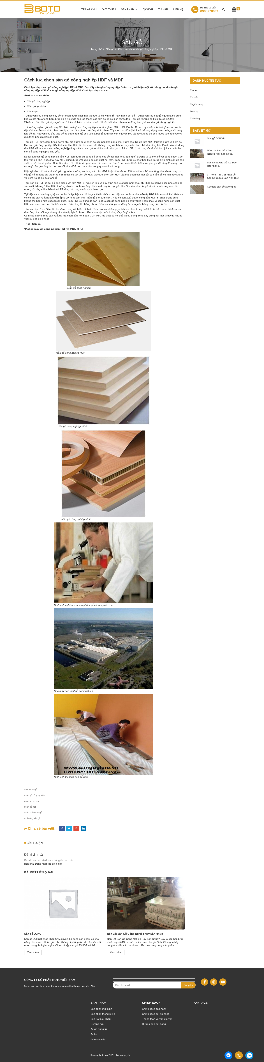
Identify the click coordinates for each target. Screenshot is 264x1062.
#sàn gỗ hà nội (31, 801)
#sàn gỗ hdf (30, 807)
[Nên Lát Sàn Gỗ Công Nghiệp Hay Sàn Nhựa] (145, 903)
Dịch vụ (148, 9)
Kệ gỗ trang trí (99, 1028)
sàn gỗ (40, 156)
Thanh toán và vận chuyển (157, 1018)
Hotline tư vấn (208, 7)
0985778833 (209, 9)
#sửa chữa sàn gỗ (33, 812)
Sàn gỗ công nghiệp (38, 101)
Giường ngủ (97, 1023)
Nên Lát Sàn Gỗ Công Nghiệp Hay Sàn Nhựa (135, 933)
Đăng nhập (41, 863)
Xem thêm (33, 952)
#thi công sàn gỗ (32, 818)
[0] (234, 10)
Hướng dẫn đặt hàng (154, 1023)
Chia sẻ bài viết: (41, 828)
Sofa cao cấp (98, 1039)
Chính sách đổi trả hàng (155, 1013)
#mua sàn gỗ (30, 789)
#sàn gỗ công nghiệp (34, 795)
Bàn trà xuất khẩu (101, 1018)
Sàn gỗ (36, 223)
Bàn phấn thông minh (103, 1013)
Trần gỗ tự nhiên (36, 106)
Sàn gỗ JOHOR (33, 933)
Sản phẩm (127, 9)
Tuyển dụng (196, 104)
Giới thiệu (109, 9)
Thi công (195, 118)
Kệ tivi (94, 1034)
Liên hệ (178, 9)
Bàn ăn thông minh (101, 1008)
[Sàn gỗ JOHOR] (63, 903)
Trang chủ (88, 9)
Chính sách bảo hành (154, 1008)
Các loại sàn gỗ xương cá (221, 186)
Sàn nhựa (33, 111)
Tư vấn (163, 9)
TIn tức (194, 90)
